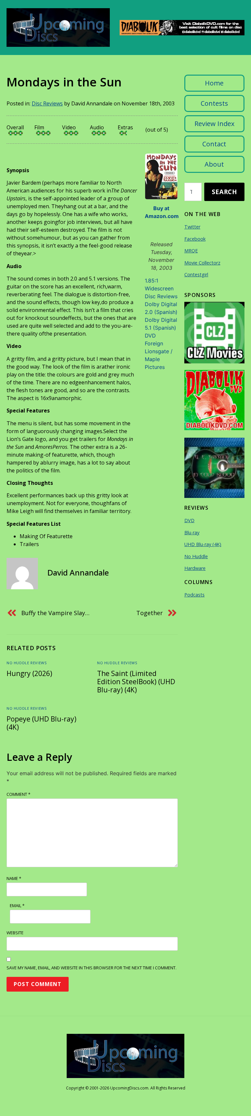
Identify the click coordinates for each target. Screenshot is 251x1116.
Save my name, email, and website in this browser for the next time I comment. (91, 968)
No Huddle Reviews (26, 662)
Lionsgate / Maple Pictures (159, 359)
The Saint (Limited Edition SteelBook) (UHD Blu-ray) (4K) (136, 681)
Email (17, 905)
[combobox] (193, 192)
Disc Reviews (47, 103)
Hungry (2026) (29, 673)
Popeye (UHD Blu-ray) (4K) (41, 723)
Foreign (154, 343)
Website (15, 933)
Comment (18, 794)
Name (14, 878)
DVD (150, 335)
